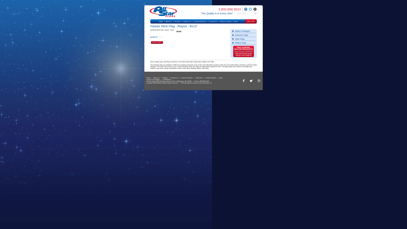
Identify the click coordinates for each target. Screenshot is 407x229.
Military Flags (240, 43)
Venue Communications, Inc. (202, 83)
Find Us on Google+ (153, 79)
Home (161, 21)
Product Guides (225, 21)
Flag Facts (213, 21)
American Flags (241, 35)
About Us (168, 21)
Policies (177, 21)
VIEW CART (251, 21)
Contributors (167, 79)
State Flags (240, 39)
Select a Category (242, 31)
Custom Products (200, 21)
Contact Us (187, 21)
